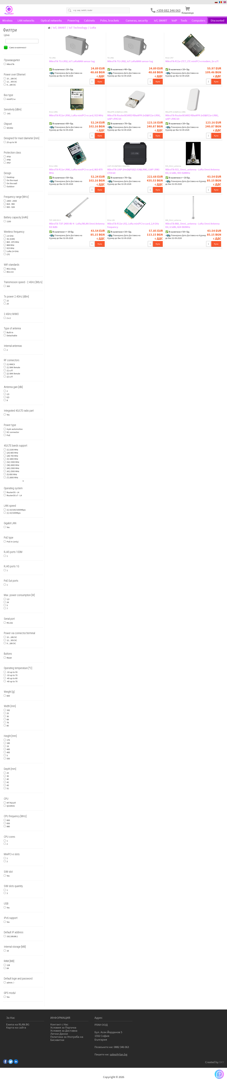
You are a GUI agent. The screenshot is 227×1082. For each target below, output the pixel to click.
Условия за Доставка (63, 1030)
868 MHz (10, 245)
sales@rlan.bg (118, 1054)
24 (8, 602)
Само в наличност (17, 47)
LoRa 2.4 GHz (13, 251)
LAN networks (26, 20)
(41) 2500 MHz (13, 471)
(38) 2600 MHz (13, 465)
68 (8, 719)
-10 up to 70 (12, 675)
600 (8, 695)
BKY (221, 1062)
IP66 (9, 159)
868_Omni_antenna (173, 220)
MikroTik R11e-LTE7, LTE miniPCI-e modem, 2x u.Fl (191, 61)
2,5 (8, 394)
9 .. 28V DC (11, 84)
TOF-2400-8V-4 (55, 220)
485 (8, 749)
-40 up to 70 (12, 681)
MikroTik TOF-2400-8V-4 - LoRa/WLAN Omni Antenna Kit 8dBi (77, 225)
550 (8, 758)
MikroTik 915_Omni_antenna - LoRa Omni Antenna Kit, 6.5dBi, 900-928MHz (192, 171)
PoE (8, 435)
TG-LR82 (110, 58)
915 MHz (10, 248)
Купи (100, 81)
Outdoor (11, 186)
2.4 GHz (10, 235)
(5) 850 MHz (12, 474)
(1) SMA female (13, 367)
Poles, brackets (109, 20)
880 (8, 826)
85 (8, 725)
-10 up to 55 (12, 672)
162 (8, 710)
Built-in (10, 332)
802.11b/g (11, 268)
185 (8, 743)
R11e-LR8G (53, 166)
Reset (9, 657)
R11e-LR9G (53, 112)
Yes (8, 414)
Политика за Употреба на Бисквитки (66, 1038)
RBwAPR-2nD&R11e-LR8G (175, 112)
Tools (184, 20)
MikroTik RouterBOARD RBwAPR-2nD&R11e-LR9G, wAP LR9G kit (133, 117)
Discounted (217, 20)
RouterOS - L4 (13, 492)
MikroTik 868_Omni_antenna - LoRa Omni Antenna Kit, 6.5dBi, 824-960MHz (192, 225)
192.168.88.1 (12, 936)
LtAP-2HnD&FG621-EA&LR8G (118, 166)
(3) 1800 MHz (12, 459)
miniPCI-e (11, 99)
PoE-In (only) (13, 541)
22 (8, 300)
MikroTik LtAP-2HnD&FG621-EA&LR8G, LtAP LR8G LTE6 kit (133, 171)
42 (8, 782)
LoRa (93, 27)
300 (8, 286)
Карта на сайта (16, 1027)
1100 (9, 221)
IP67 (9, 162)
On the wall (12, 183)
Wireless (7, 20)
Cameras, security (137, 20)
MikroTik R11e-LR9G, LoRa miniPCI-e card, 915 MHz (76, 115)
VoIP (174, 20)
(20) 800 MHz (12, 452)
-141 (9, 113)
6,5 (8, 397)
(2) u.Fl (10, 376)
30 (8, 716)
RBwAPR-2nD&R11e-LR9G (117, 112)
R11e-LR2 (111, 220)
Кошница (188, 13)
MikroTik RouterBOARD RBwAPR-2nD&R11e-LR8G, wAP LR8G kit (192, 117)
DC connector (13, 432)
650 (8, 823)
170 (8, 740)
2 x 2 (9, 318)
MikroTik (10, 64)
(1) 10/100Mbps (14, 512)
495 (8, 752)
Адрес (99, 1018)
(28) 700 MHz (12, 455)
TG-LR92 (52, 58)
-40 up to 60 (12, 678)
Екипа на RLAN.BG (17, 1024)
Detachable (12, 335)
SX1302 (10, 127)
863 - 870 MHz (13, 242)
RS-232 (10, 622)
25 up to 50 (12, 142)
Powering (73, 20)
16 (8, 950)
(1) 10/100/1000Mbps (16, 509)
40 (8, 779)
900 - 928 (11, 207)
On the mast (12, 180)
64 (8, 968)
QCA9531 (11, 805)
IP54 (9, 156)
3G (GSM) (11, 238)
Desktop (10, 177)
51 (8, 788)
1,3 (8, 599)
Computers (198, 20)
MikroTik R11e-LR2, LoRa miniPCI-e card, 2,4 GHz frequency (133, 225)
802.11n (10, 271)
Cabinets (89, 20)
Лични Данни (59, 1033)
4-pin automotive (15, 429)
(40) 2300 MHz (13, 468)
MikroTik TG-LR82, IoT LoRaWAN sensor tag (130, 61)
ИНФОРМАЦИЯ (60, 1018)
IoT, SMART (160, 20)
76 (8, 722)
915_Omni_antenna (173, 166)
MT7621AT (11, 802)
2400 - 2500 (12, 200)
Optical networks (51, 20)
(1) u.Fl (10, 370)
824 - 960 (11, 204)
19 (8, 746)
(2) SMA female (13, 373)
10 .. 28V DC (12, 78)
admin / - (11, 982)
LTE (8, 254)
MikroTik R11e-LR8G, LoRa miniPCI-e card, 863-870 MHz (76, 171)
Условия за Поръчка (63, 1027)
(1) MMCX (11, 364)
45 (8, 785)
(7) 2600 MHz (12, 477)
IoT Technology (78, 27)
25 (8, 303)
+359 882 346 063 (168, 10)
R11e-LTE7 (169, 58)
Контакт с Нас (59, 1024)
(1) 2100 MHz (12, 449)
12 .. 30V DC (12, 81)
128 (8, 965)
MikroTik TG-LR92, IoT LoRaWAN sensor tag (72, 61)
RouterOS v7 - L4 (14, 495)
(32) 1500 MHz (13, 462)
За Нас (10, 1018)
